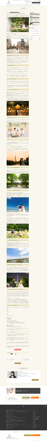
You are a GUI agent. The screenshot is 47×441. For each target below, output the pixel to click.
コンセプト (30, 4)
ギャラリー (12, 4)
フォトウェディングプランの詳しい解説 (34, 31)
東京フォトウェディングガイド (36, 425)
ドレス (14, 4)
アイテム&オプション (18, 4)
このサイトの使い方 (35, 427)
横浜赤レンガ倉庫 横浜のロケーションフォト (12, 421)
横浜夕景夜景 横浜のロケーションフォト (22, 420)
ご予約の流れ (26, 4)
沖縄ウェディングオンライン (10, 428)
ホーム (7, 4)
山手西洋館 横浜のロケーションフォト (11, 422)
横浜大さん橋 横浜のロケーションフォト (11, 420)
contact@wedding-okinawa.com (29, 1)
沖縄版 (39, 0)
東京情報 (34, 426)
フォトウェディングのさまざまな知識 (14, 12)
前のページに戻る (18, 363)
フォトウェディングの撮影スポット (34, 29)
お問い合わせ (29, 2)
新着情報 (34, 421)
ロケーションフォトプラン (18, 349)
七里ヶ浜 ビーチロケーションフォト (11, 415)
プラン (9, 4)
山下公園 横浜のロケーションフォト (23, 421)
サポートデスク (33, 4)
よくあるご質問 (38, 4)
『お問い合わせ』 (12, 438)
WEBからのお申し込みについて (36, 2)
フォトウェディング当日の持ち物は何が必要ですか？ (14, 307)
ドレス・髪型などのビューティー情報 (34, 35)
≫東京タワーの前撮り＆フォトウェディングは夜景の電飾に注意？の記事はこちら (15, 272)
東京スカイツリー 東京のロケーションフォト (12, 410)
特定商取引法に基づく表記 (36, 419)
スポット (23, 4)
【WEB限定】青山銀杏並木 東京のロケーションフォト (25, 410)
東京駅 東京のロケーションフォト (11, 412)
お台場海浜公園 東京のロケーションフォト (22, 411)
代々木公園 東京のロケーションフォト (11, 411)
